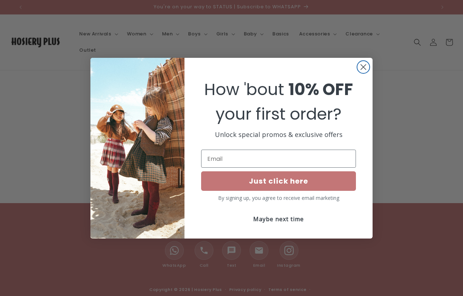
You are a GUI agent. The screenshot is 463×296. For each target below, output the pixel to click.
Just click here (278, 181)
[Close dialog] (363, 67)
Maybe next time (278, 219)
